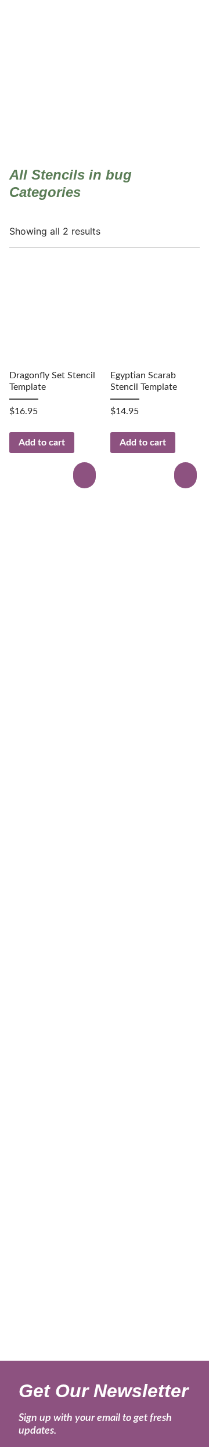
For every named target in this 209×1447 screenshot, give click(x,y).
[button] (86, 475)
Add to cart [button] (42, 442)
